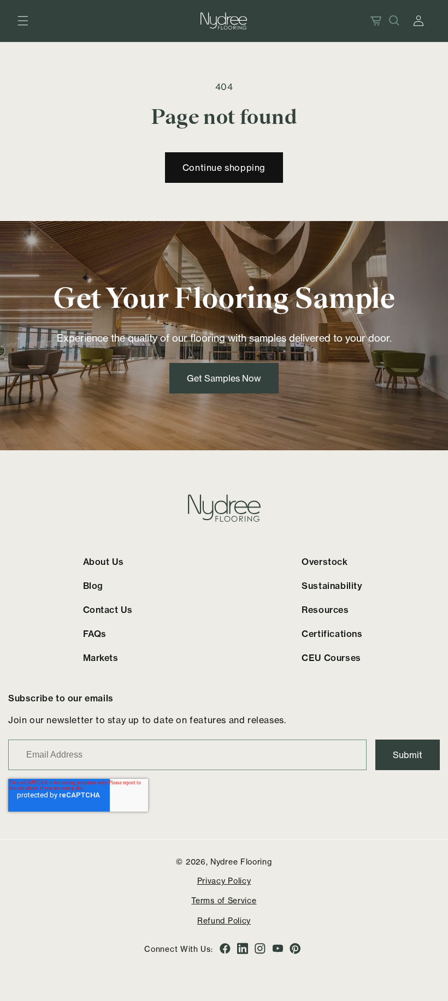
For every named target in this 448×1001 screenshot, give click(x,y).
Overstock (324, 561)
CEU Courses (331, 657)
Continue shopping (224, 167)
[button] (23, 21)
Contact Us (108, 609)
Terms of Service (223, 900)
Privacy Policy (224, 880)
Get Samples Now (224, 377)
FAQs (95, 633)
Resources (325, 609)
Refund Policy (224, 920)
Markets (101, 657)
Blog (93, 585)
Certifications (332, 633)
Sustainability (332, 585)
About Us (103, 561)
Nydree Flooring (241, 861)
